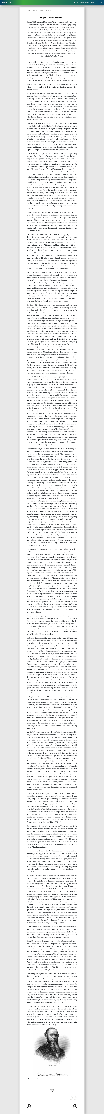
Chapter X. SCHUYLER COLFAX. (48, 10)
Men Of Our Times (42, 10)
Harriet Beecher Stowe (35, 10)
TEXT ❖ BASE (6, 2)
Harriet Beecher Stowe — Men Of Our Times (88, 2)
